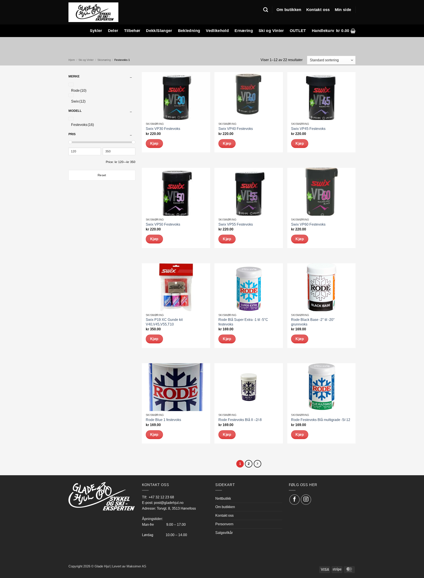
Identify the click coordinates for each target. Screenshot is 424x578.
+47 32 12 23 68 (161, 497)
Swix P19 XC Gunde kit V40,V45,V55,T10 (164, 322)
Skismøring (104, 60)
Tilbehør (132, 30)
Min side (343, 9)
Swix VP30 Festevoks (163, 129)
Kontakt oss (318, 9)
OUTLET (298, 30)
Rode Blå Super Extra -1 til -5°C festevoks (243, 322)
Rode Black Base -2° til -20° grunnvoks (313, 322)
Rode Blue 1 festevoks (163, 420)
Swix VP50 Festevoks (163, 224)
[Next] (257, 464)
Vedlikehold (217, 30)
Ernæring (244, 30)
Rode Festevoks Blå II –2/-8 (240, 420)
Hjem (71, 60)
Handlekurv (323, 30)
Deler (113, 30)
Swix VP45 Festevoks (308, 129)
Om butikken (288, 9)
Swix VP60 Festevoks (308, 224)
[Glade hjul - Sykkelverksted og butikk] (93, 12)
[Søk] (265, 10)
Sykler (96, 30)
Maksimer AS (136, 566)
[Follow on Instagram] (306, 499)
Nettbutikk (223, 498)
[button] (346, 30)
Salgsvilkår (224, 533)
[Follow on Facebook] (294, 499)
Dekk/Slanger (159, 30)
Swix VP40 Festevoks (235, 129)
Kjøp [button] (154, 143)
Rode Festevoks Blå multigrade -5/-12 (320, 420)
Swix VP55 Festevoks (235, 224)
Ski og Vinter (271, 30)
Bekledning (189, 30)
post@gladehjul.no (169, 503)
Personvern (224, 524)
